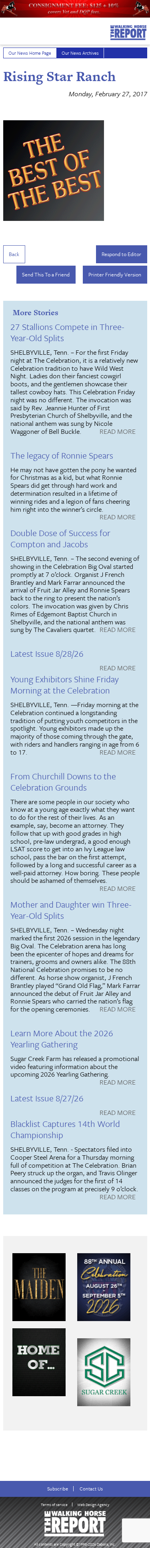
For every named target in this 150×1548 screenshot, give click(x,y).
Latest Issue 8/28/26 (47, 653)
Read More (118, 431)
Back (14, 254)
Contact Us (91, 1488)
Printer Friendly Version (114, 274)
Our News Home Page (29, 53)
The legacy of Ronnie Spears (61, 455)
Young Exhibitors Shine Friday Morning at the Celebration (64, 684)
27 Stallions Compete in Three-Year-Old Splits (67, 332)
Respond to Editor (121, 254)
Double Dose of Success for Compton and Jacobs (60, 538)
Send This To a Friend (46, 274)
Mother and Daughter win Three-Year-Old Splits (71, 910)
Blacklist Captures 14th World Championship (65, 1129)
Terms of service (54, 1504)
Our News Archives (80, 53)
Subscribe (57, 1488)
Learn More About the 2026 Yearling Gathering (61, 1038)
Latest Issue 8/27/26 (47, 1098)
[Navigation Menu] (5, 30)
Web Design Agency (93, 1504)
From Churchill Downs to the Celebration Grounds (63, 781)
